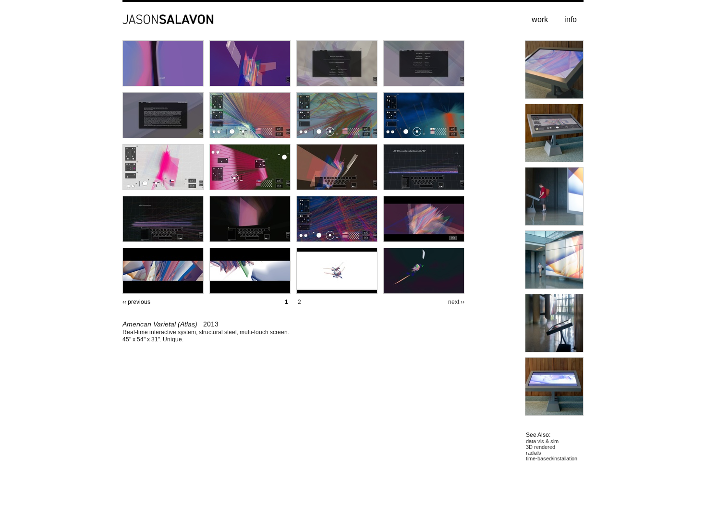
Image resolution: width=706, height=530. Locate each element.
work (540, 19)
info (570, 19)
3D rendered (540, 447)
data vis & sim (542, 441)
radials (533, 453)
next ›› (456, 302)
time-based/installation (551, 458)
